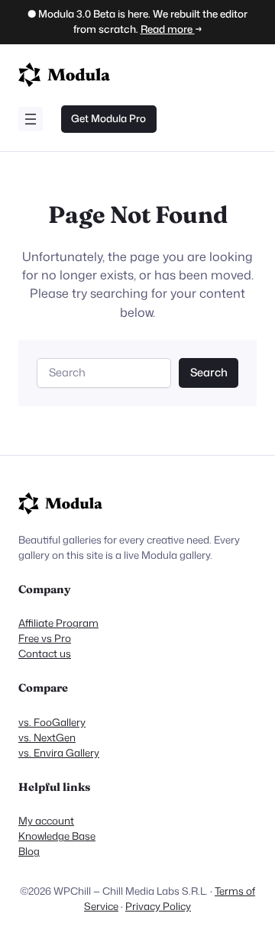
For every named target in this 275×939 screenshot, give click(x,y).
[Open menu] (30, 119)
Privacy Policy (158, 906)
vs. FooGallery (52, 722)
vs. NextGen (47, 737)
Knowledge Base (56, 836)
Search (209, 372)
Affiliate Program (58, 623)
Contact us (44, 653)
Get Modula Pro (108, 118)
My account (46, 821)
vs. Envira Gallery (58, 753)
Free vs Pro (44, 638)
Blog (29, 851)
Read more (168, 29)
